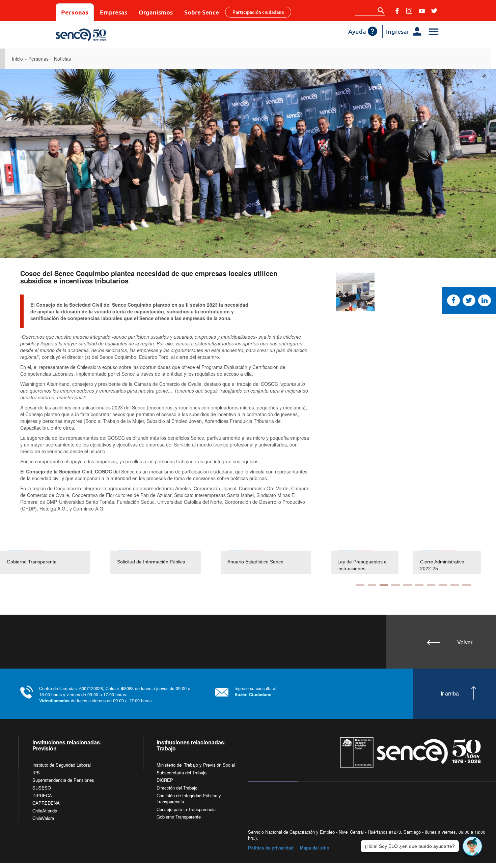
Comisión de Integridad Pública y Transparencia (189, 798)
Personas (74, 12)
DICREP (165, 780)
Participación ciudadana (258, 12)
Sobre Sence (201, 12)
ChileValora (43, 818)
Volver (464, 642)
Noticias (62, 58)
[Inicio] (104, 34)
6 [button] (419, 585)
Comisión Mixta (437, 561)
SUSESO (41, 787)
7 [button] (431, 585)
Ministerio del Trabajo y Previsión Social (196, 765)
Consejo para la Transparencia (186, 809)
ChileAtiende (44, 810)
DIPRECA (42, 795)
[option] (55, 562)
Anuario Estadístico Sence (255, 561)
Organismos (156, 12)
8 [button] (443, 585)
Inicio (17, 58)
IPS (36, 772)
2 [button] (372, 585)
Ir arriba (450, 693)
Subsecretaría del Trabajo (181, 772)
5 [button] (407, 585)
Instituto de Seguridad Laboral (61, 765)
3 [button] (384, 585)
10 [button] (466, 585)
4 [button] (395, 585)
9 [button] (454, 585)
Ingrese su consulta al (255, 691)
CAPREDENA (46, 803)
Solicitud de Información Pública (151, 561)
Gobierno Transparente (32, 561)
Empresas (113, 12)
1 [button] (360, 585)
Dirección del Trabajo (177, 787)
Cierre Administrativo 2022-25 (360, 565)
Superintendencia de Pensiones (63, 780)
